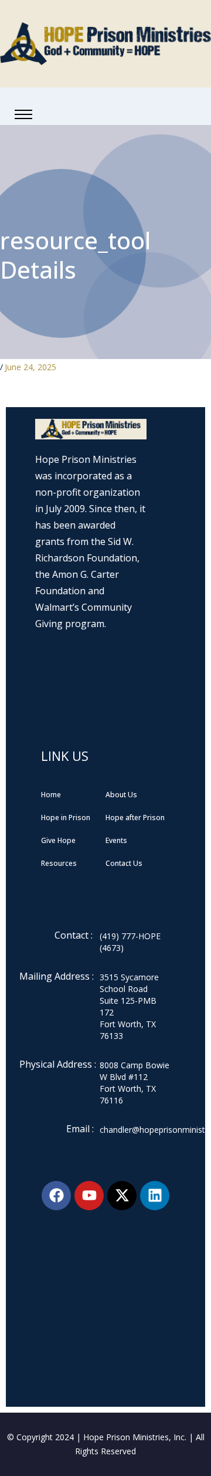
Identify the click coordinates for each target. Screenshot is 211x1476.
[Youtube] (89, 1195)
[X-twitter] (122, 1195)
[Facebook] (56, 1195)
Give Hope (58, 840)
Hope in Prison (65, 817)
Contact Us (124, 863)
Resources (59, 863)
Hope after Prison (135, 817)
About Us (121, 795)
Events (116, 840)
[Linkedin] (154, 1195)
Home (51, 795)
